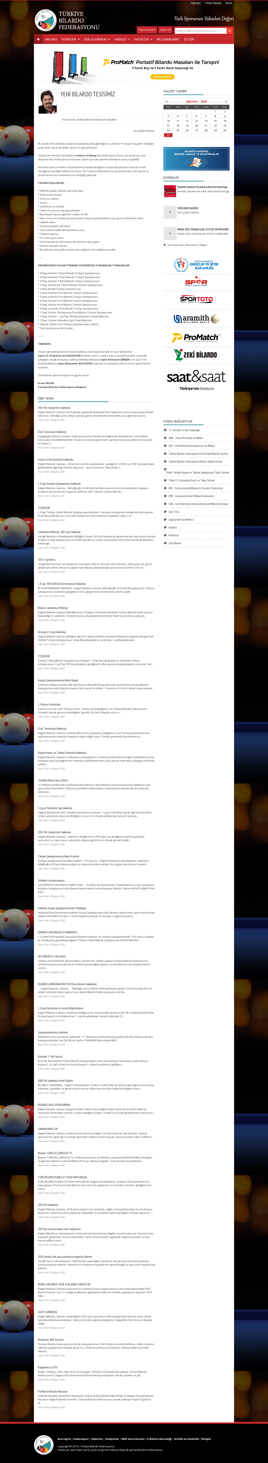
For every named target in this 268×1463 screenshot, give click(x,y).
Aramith (173, 527)
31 (168, 135)
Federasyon (196, 3)
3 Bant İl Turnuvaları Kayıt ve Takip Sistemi (192, 480)
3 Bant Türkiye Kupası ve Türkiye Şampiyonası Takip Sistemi (197, 472)
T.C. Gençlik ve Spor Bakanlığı (184, 430)
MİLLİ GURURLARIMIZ (168, 39)
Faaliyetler (112, 1439)
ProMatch (174, 535)
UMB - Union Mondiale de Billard (186, 438)
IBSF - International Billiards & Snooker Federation (196, 488)
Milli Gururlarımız (133, 1439)
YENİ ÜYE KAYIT (147, 30)
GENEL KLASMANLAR (95, 39)
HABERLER (120, 39)
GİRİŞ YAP (165, 30)
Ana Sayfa (64, 1439)
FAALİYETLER (141, 39)
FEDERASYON (69, 39)
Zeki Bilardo (175, 543)
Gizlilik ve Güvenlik (186, 1439)
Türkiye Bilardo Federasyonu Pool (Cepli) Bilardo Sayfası (198, 453)
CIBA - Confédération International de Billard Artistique (198, 504)
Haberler (97, 1439)
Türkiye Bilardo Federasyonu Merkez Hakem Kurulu (195, 461)
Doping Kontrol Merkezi (181, 519)
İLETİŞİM (189, 39)
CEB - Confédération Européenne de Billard (192, 446)
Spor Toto (174, 512)
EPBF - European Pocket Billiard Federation (191, 496)
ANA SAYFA (51, 39)
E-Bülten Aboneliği (213, 3)
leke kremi (6, 1433)
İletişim (228, 3)
